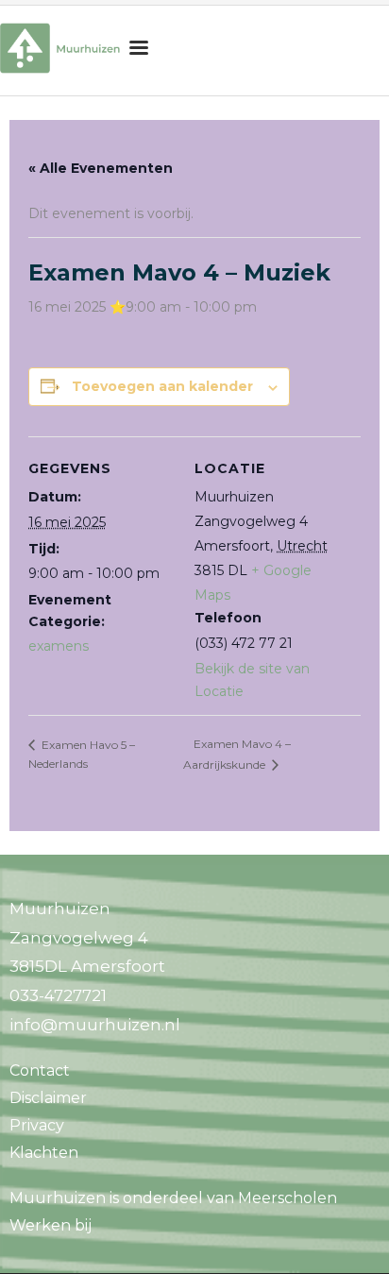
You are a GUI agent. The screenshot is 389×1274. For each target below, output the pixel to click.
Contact (39, 1070)
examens (58, 645)
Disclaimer (48, 1098)
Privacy (36, 1125)
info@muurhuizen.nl (94, 1024)
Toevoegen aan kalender (162, 386)
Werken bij (50, 1225)
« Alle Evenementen (100, 168)
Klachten (43, 1153)
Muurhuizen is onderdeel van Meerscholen (173, 1198)
